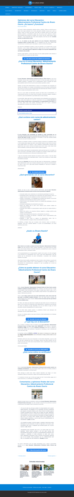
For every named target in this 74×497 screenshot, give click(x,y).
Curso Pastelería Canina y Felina (25, 113)
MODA (48, 10)
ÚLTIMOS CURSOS (62, 10)
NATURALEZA (34, 10)
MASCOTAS (42, 10)
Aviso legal (44, 487)
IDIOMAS (7, 7)
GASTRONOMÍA (28, 7)
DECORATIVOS (18, 10)
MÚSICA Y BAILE (38, 7)
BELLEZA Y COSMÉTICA (49, 7)
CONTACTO (7, 14)
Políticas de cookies (37, 487)
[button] (69, 3)
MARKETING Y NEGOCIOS (17, 7)
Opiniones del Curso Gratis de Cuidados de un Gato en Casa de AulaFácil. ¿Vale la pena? (24, 474)
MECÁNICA (26, 10)
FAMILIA (54, 10)
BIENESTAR (59, 7)
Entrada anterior (22, 455)
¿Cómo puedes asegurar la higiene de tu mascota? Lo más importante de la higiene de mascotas (37, 474)
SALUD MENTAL (8, 10)
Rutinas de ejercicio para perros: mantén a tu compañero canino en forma (49, 473)
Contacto (49, 487)
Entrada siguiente (52, 455)
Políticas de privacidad (27, 487)
